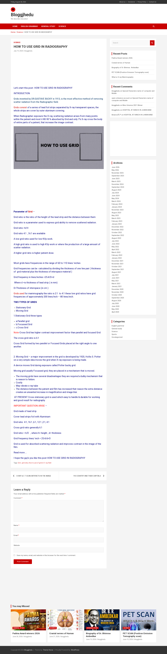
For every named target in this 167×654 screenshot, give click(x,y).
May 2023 (115, 215)
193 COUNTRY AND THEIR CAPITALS (87, 476)
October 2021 (117, 267)
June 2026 (115, 167)
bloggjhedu (28, 51)
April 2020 (115, 312)
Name (16, 525)
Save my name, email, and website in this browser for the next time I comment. (46, 555)
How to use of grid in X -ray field (40, 463)
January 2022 (117, 258)
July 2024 (115, 193)
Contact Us (152, 2)
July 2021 (115, 275)
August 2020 (116, 301)
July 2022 (115, 241)
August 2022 (116, 238)
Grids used (19, 293)
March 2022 (116, 252)
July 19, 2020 (18, 51)
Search (152, 42)
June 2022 (115, 244)
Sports (114, 334)
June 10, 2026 (128, 639)
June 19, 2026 (91, 639)
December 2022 (117, 227)
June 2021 (115, 278)
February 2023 (117, 221)
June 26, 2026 (17, 636)
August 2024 (116, 190)
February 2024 (117, 204)
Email (16, 535)
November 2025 (117, 173)
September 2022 (118, 235)
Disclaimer (131, 2)
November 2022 (117, 230)
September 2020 (118, 298)
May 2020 (115, 309)
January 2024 (117, 207)
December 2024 (117, 184)
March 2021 (116, 284)
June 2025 (115, 179)
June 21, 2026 (54, 636)
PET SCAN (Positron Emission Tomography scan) (130, 72)
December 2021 (117, 261)
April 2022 (115, 249)
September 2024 (118, 187)
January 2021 (117, 286)
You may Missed (20, 606)
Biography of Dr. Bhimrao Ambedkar (125, 68)
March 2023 (116, 218)
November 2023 (117, 210)
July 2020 (115, 303)
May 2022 (115, 247)
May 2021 (115, 281)
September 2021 (118, 269)
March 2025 (116, 181)
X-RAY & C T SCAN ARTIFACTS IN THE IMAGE (33, 476)
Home (14, 26)
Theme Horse (48, 650)
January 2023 (117, 224)
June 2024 (115, 196)
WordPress (75, 650)
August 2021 (116, 272)
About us (122, 2)
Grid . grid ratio (23, 463)
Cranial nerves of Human (121, 63)
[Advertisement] (59, 69)
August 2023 (116, 213)
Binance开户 (116, 115)
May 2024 (115, 198)
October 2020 (117, 295)
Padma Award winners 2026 (122, 58)
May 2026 (115, 170)
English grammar (29, 26)
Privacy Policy (142, 2)
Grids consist (20, 107)
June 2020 (115, 306)
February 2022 (117, 255)
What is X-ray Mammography (122, 77)
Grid (30, 211)
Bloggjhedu (22, 14)
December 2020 (117, 289)
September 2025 (118, 176)
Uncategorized (117, 337)
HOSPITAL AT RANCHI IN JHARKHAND (137, 110)
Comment (18, 498)
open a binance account (121, 98)
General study (48, 26)
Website (17, 545)
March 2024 (116, 201)
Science (62, 26)
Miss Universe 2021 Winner (133, 105)
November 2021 (117, 264)
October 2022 (117, 232)
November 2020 (117, 292)
